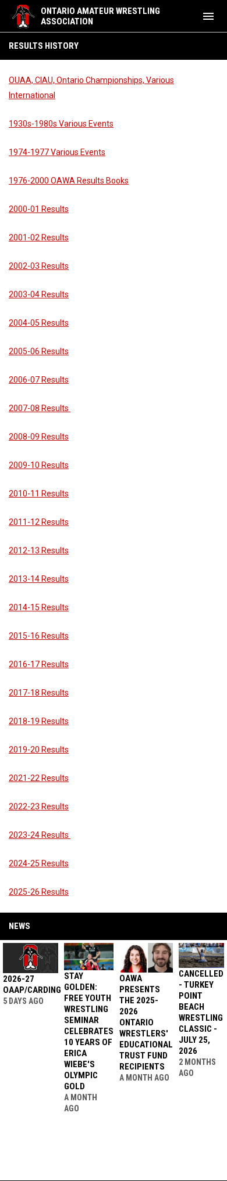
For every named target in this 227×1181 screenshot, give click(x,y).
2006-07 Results (39, 379)
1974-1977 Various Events (57, 152)
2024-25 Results (39, 863)
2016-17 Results (39, 664)
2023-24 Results (39, 835)
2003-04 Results (39, 294)
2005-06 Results (39, 351)
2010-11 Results (39, 493)
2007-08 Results (39, 408)
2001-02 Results (39, 237)
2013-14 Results (39, 579)
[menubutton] (208, 16)
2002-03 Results (39, 266)
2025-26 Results (39, 891)
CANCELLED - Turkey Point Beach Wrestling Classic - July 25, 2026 (201, 1012)
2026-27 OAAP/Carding (32, 984)
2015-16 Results (39, 635)
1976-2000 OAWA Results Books (69, 180)
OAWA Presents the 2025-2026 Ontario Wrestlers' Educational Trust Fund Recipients (146, 1022)
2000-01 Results (39, 209)
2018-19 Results (39, 721)
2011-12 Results (39, 522)
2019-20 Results (39, 749)
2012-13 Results (39, 550)
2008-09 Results (39, 436)
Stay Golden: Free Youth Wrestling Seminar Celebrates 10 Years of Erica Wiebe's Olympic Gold (89, 1031)
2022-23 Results (39, 806)
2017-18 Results (39, 692)
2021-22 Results (39, 778)
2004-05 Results (39, 322)
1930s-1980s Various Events (61, 123)
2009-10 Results (39, 465)
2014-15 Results (39, 607)
